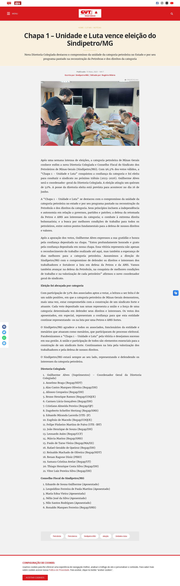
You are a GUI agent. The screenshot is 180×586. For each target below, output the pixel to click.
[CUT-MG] (90, 13)
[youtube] (171, 3)
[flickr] (166, 3)
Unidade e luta (121, 536)
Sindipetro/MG (90, 536)
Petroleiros (72, 536)
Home (80, 27)
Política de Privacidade (59, 570)
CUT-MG (88, 27)
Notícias (97, 27)
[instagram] (162, 3)
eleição (106, 536)
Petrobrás (57, 536)
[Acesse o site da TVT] (9, 3)
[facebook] (157, 3)
